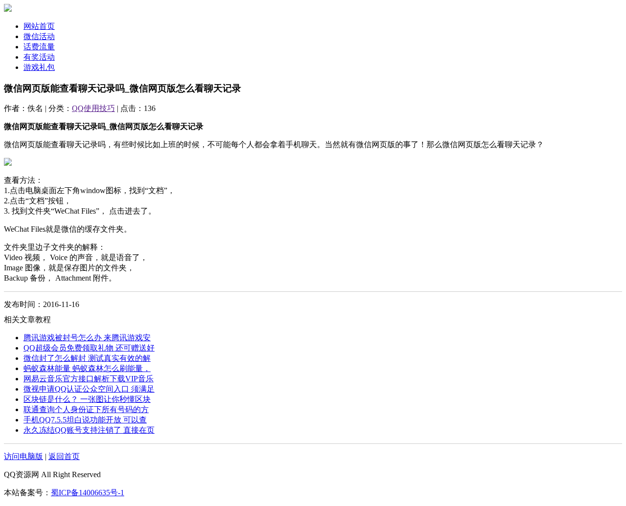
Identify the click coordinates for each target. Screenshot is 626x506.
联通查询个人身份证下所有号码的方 (86, 409)
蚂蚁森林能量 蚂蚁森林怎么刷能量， (87, 368)
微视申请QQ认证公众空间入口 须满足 (89, 389)
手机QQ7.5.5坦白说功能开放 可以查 (85, 420)
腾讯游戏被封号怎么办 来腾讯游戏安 (87, 337)
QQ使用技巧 (93, 108)
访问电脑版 (23, 456)
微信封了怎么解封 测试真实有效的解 (87, 358)
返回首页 (64, 456)
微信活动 (39, 36)
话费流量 (39, 47)
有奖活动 (39, 57)
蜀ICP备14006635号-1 (87, 492)
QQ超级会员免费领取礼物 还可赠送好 (89, 348)
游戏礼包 (39, 67)
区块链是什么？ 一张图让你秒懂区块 (87, 399)
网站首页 (39, 26)
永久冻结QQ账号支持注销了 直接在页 (89, 430)
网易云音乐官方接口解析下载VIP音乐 (88, 378)
